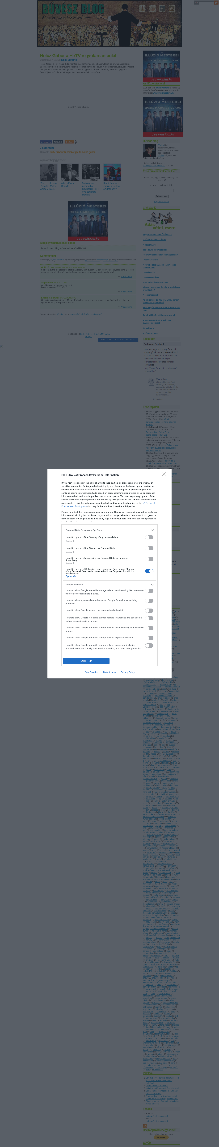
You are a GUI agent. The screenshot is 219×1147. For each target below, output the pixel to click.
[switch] (149, 537)
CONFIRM (86, 661)
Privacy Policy (128, 672)
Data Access (109, 672)
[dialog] (109, 573)
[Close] (165, 475)
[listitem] (109, 530)
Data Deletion (91, 672)
